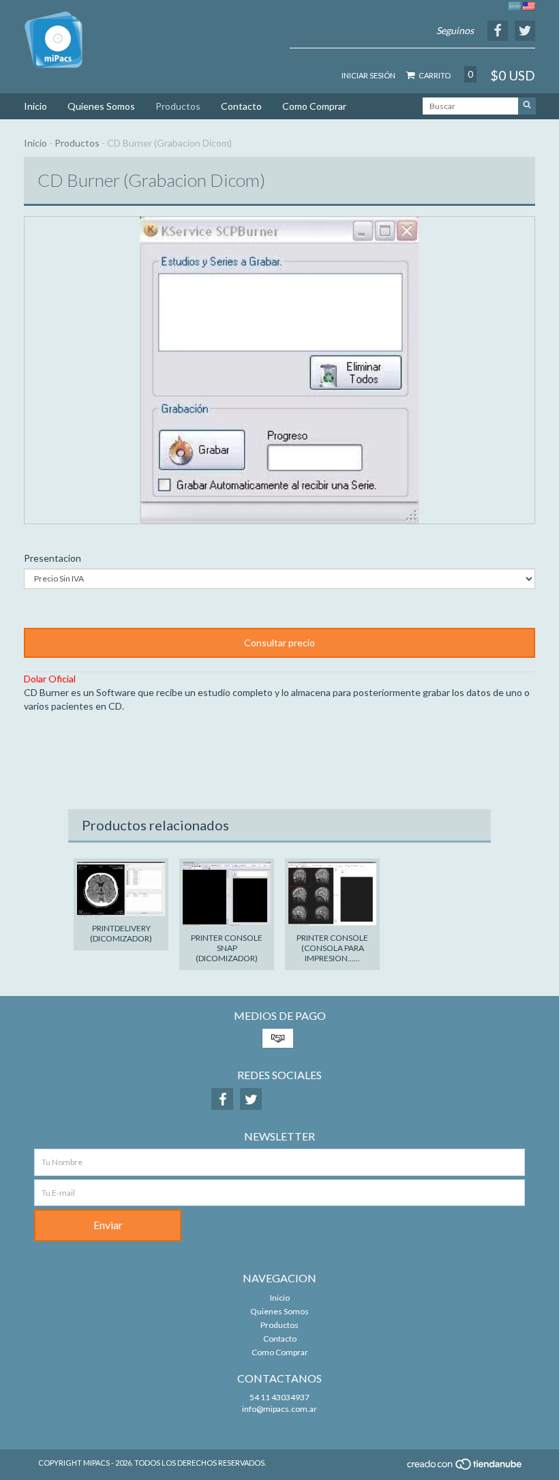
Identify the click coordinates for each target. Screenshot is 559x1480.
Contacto (241, 106)
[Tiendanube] (465, 1468)
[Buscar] (527, 106)
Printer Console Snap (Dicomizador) (226, 948)
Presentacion (52, 558)
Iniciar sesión (368, 75)
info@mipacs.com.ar (279, 1409)
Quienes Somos (101, 106)
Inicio (35, 106)
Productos (177, 106)
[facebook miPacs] (222, 1099)
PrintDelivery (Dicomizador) (121, 933)
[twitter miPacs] (251, 1099)
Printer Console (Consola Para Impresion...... (332, 948)
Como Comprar (314, 106)
